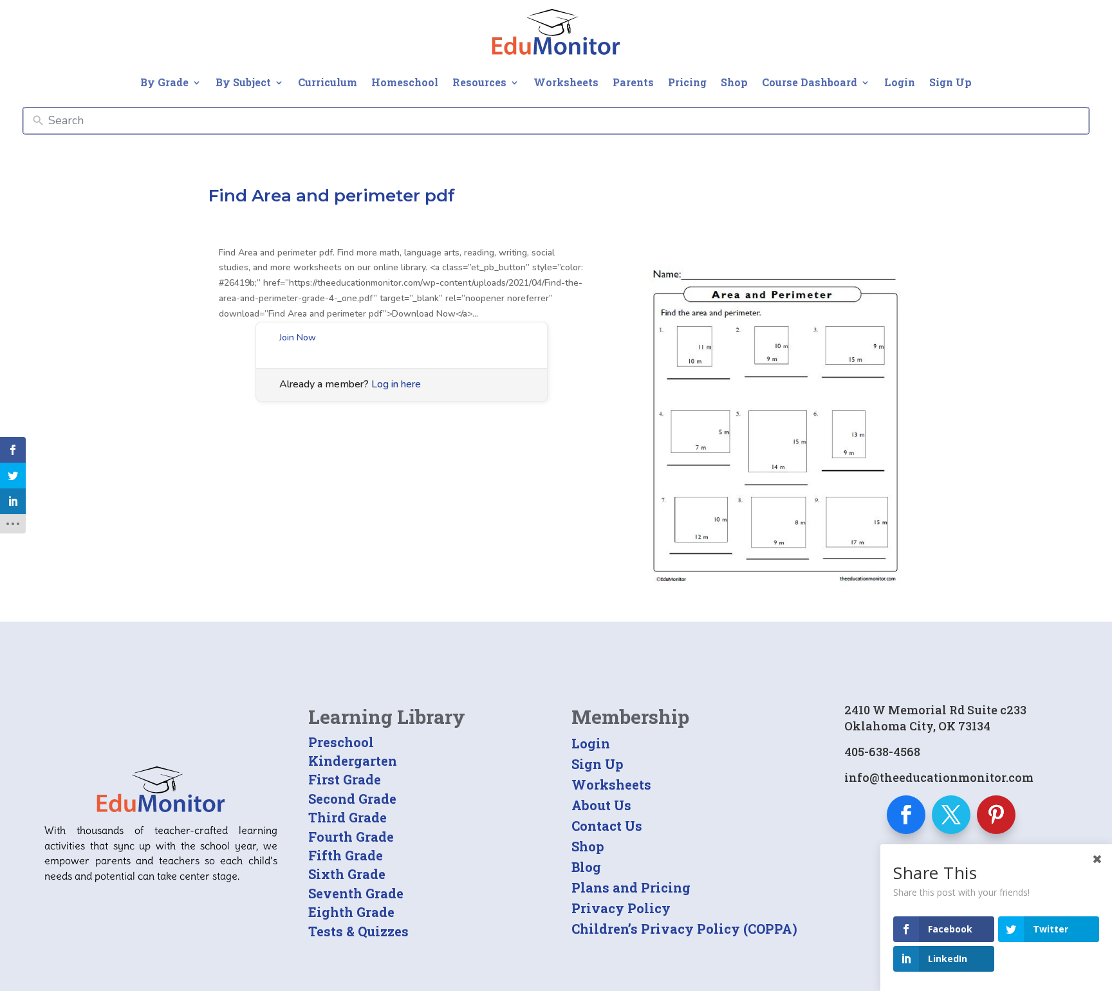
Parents (633, 82)
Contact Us (606, 825)
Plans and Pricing (630, 887)
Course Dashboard (809, 82)
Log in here (396, 384)
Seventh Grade (355, 893)
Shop (734, 82)
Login (899, 82)
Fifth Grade (345, 855)
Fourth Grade (351, 836)
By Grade (164, 82)
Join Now (297, 337)
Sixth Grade (346, 874)
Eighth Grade (351, 911)
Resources (479, 82)
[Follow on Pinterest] (996, 814)
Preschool (341, 742)
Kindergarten (352, 760)
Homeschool (404, 82)
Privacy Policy (621, 908)
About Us (601, 805)
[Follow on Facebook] (906, 814)
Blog (586, 866)
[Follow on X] (951, 814)
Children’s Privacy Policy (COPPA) (684, 928)
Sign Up (950, 82)
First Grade (344, 779)
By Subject (243, 82)
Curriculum (327, 82)
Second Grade (352, 798)
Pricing (687, 82)
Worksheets (565, 82)
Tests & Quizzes (358, 931)
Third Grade (347, 817)
